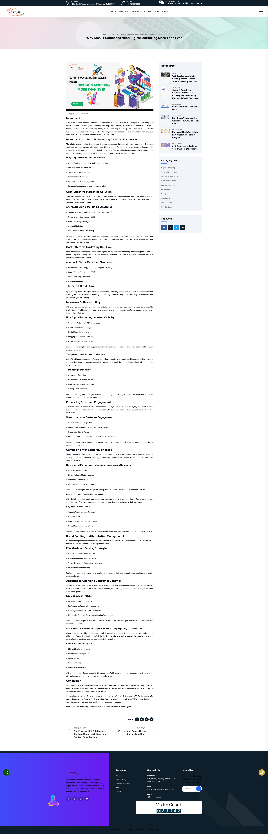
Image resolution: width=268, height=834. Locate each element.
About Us (123, 11)
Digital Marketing (168, 167)
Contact (119, 791)
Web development (168, 181)
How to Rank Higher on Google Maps (185, 108)
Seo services (166, 207)
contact (165, 11)
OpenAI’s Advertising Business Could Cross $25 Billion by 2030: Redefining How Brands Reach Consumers (185, 94)
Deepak (71, 113)
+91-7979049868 (133, 4)
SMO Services (166, 202)
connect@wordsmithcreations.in (184, 3)
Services (135, 11)
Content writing (167, 198)
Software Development (170, 176)
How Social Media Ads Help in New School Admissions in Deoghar (185, 135)
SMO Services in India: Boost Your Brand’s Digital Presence (185, 147)
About (118, 776)
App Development (168, 185)
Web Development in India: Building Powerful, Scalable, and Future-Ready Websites (184, 79)
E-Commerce (166, 189)
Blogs (157, 11)
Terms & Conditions (123, 784)
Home (113, 11)
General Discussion (169, 172)
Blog (117, 787)
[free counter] (169, 810)
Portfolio (147, 11)
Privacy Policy (121, 780)
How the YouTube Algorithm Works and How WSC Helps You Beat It (185, 121)
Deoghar (164, 194)
